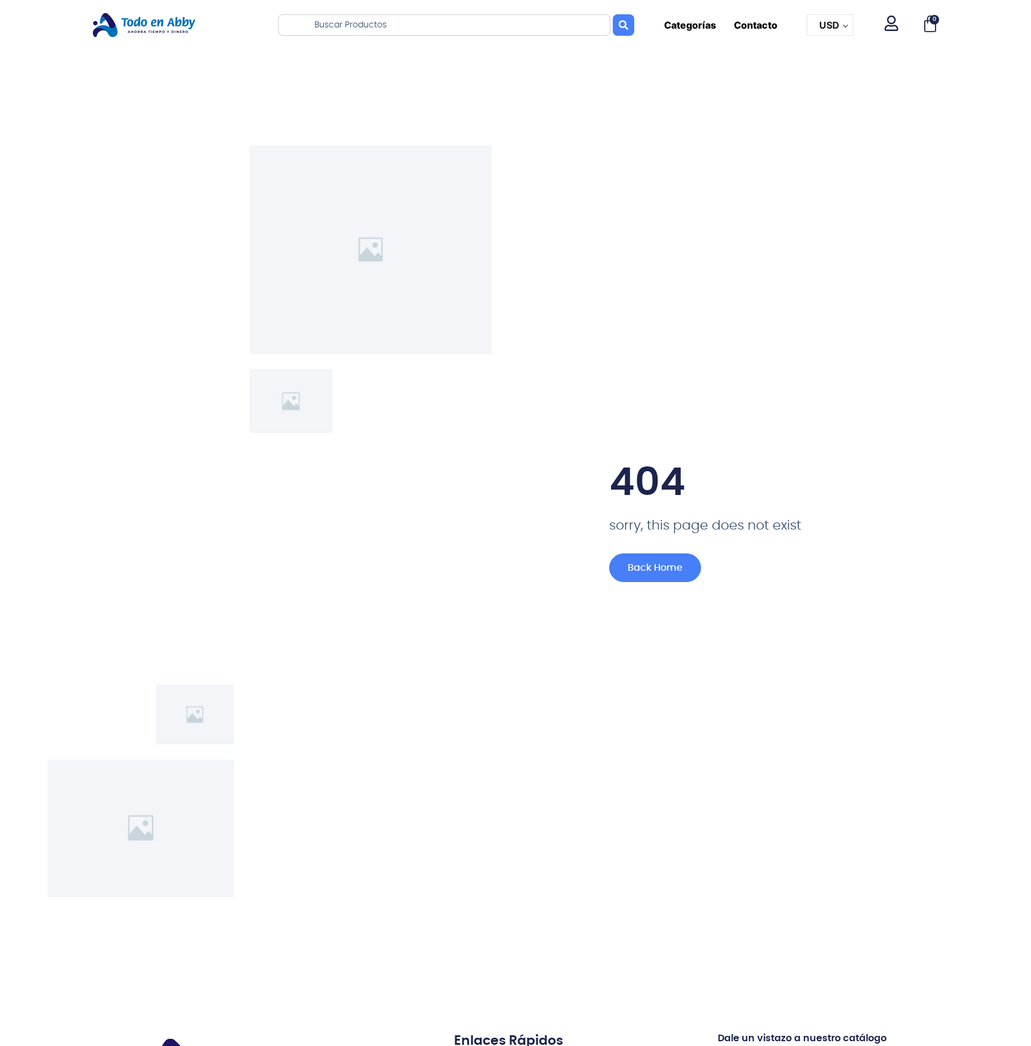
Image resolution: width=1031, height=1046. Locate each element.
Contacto (755, 25)
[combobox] (444, 25)
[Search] (623, 25)
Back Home (655, 567)
